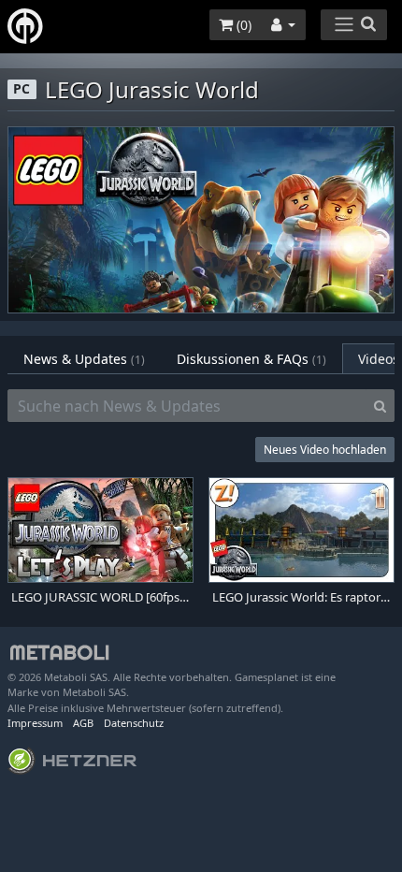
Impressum (35, 723)
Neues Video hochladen (325, 450)
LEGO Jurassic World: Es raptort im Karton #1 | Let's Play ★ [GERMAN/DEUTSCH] (301, 597)
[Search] (380, 406)
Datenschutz (134, 723)
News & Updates (84, 359)
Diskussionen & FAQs (251, 359)
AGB (83, 723)
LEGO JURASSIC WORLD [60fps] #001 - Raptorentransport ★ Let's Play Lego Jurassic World (100, 597)
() (242, 25)
